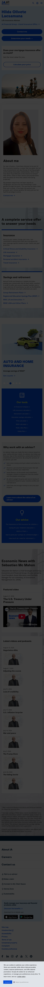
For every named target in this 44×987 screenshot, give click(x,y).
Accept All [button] (7, 982)
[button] (21, 982)
